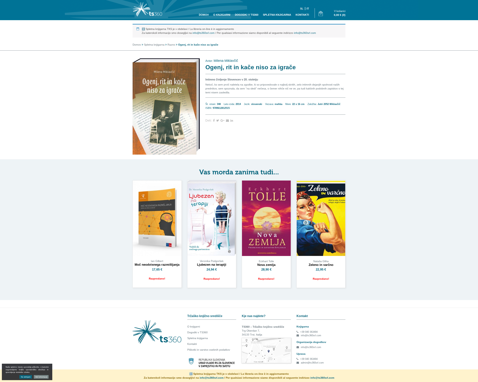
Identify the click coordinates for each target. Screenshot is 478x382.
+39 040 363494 (309, 331)
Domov (204, 14)
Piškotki (191, 349)
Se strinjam (25, 377)
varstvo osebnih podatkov (215, 349)
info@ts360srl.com (204, 32)
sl (301, 8)
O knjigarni (221, 14)
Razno (171, 44)
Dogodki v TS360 (197, 332)
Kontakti (302, 14)
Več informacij (41, 377)
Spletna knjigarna (277, 14)
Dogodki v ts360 (246, 14)
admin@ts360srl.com (312, 362)
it (308, 8)
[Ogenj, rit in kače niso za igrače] (214, 120)
